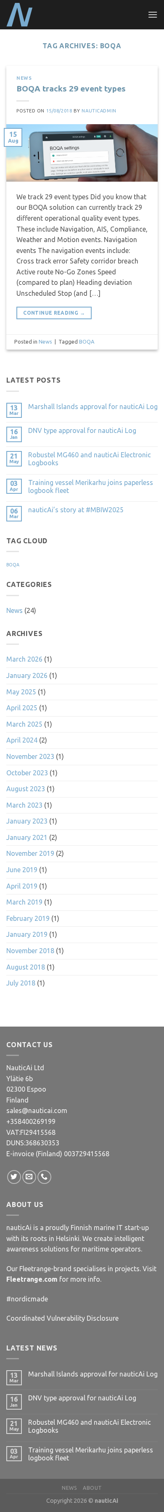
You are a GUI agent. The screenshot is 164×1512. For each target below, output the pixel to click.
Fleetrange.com (32, 1279)
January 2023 (27, 821)
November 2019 (30, 853)
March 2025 (24, 724)
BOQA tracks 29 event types (71, 88)
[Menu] (153, 14)
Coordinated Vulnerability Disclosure (62, 1318)
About (92, 1488)
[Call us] (44, 1177)
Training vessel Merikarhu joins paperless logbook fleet (90, 486)
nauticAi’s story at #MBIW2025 (76, 510)
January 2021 (27, 837)
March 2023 (24, 805)
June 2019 (21, 869)
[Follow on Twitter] (14, 1177)
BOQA (86, 341)
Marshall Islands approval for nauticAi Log (93, 406)
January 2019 (27, 934)
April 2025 (21, 708)
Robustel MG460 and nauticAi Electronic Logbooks (89, 459)
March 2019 (24, 902)
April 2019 (21, 886)
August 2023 (25, 788)
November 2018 (30, 950)
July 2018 (20, 983)
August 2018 (25, 967)
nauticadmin (99, 110)
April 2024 (21, 740)
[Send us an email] (29, 1177)
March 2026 (24, 659)
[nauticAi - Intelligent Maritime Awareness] (48, 14)
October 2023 (27, 773)
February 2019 (28, 918)
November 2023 (30, 756)
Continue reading (54, 312)
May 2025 (21, 692)
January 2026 (27, 675)
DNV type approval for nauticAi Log (82, 430)
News (24, 78)
